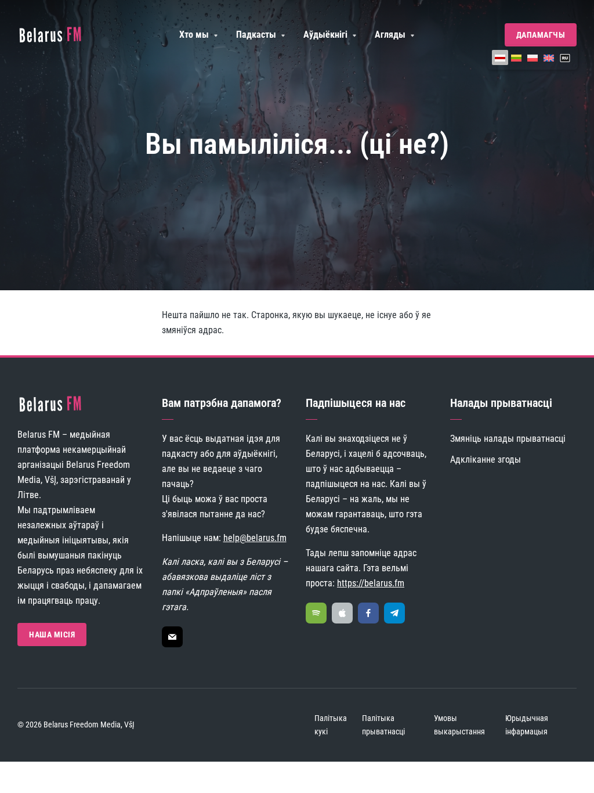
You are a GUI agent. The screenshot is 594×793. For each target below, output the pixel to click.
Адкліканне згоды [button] (485, 459)
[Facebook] (368, 613)
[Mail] (172, 636)
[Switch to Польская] (532, 57)
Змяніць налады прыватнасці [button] (508, 438)
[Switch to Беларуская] (500, 57)
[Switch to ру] (565, 57)
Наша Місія (52, 634)
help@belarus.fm (255, 537)
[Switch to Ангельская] (549, 57)
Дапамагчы (541, 34)
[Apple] (342, 613)
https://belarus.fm (370, 583)
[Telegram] (394, 613)
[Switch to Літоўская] (516, 57)
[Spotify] (316, 613)
